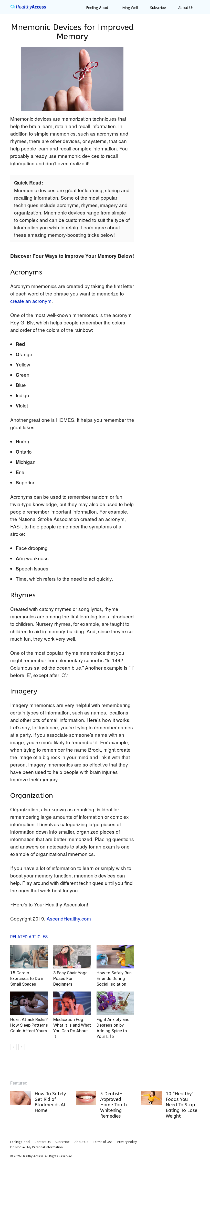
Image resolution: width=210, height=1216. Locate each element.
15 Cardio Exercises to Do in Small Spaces (27, 978)
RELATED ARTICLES (29, 936)
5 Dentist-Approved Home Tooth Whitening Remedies (113, 1105)
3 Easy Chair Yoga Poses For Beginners (70, 978)
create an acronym (30, 300)
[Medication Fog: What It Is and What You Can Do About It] (72, 1003)
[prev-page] (13, 1047)
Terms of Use (102, 1142)
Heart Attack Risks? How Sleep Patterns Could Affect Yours (29, 1025)
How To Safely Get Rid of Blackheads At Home (50, 1102)
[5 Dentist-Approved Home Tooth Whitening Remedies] (86, 1098)
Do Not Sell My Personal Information (36, 1147)
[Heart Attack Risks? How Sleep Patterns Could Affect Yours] (29, 1003)
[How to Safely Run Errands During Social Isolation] (115, 956)
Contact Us (42, 1142)
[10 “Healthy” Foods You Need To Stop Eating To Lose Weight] (151, 1098)
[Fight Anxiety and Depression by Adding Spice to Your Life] (115, 1003)
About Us (186, 7)
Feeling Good (97, 7)
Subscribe (158, 7)
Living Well (129, 7)
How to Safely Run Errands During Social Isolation (114, 978)
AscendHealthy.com (69, 918)
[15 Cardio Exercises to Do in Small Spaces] (29, 956)
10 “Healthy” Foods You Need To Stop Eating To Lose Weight (181, 1105)
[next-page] (21, 1047)
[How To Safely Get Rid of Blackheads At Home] (20, 1098)
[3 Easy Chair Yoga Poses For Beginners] (72, 956)
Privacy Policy (127, 1142)
